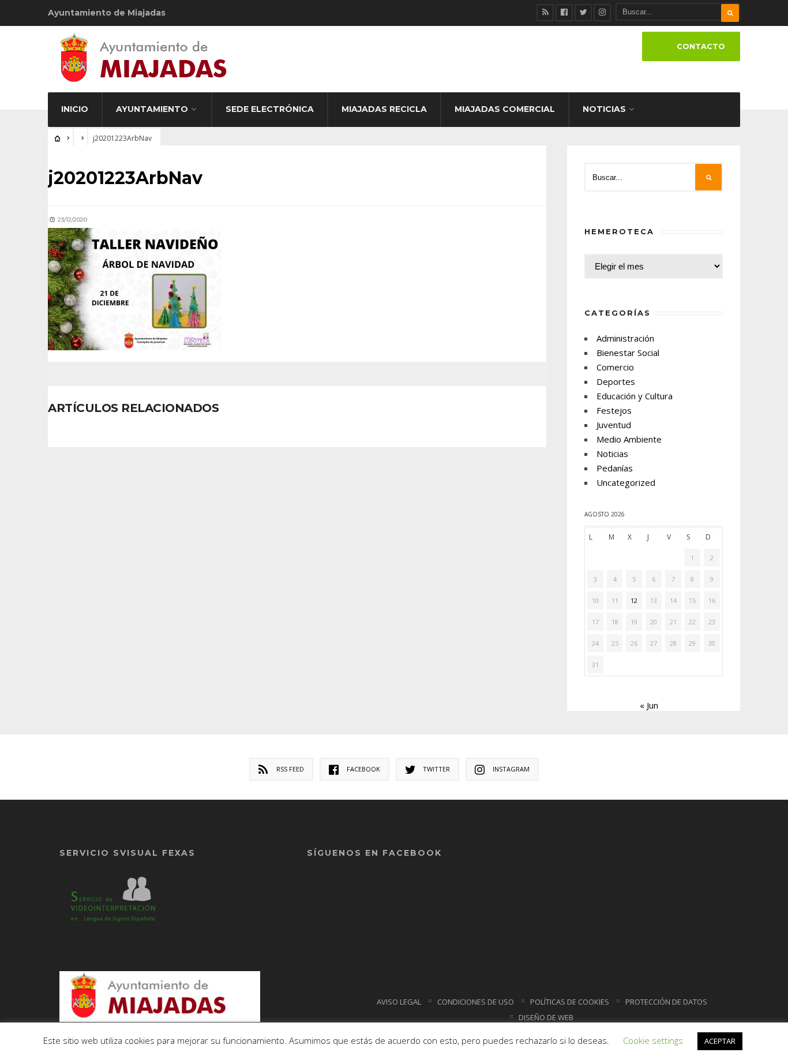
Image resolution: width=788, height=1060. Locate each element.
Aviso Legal (399, 1002)
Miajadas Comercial (505, 109)
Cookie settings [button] (653, 1040)
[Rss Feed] (545, 12)
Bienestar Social (627, 352)
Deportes (615, 381)
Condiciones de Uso (475, 1002)
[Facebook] (564, 12)
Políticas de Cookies (569, 1002)
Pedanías (614, 468)
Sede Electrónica (270, 109)
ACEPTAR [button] (720, 1041)
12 (634, 600)
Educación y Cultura (634, 396)
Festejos (614, 410)
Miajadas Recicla (384, 109)
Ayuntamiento (152, 109)
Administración (625, 338)
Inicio (74, 109)
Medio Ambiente (629, 439)
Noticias (604, 109)
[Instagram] (602, 12)
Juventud (613, 424)
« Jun (649, 705)
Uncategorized (625, 482)
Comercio (615, 367)
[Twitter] (583, 12)
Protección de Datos (666, 1002)
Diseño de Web (546, 1017)
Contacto (701, 46)
